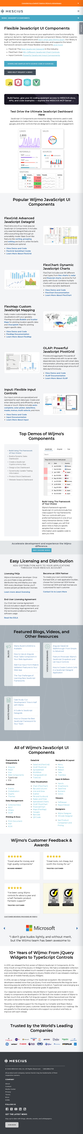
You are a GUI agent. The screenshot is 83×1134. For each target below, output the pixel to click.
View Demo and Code (16, 248)
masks (7, 410)
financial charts (54, 278)
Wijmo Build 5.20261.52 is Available (24, 647)
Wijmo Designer (64, 813)
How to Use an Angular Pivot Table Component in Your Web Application (25, 656)
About (7, 1084)
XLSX (10, 826)
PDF (10, 824)
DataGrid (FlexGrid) (41, 765)
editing (11, 242)
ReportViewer (64, 805)
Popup (61, 767)
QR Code (37, 817)
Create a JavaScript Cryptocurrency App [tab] (17, 463)
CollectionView (14, 805)
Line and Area (39, 791)
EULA (7, 1097)
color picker (19, 408)
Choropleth (13, 325)
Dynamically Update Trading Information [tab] (20, 472)
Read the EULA (11, 618)
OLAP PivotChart (40, 804)
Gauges (36, 812)
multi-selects (24, 410)
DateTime (62, 789)
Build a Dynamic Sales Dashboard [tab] (18, 457)
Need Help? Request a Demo (20, 72)
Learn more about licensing (17, 592)
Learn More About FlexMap (18, 337)
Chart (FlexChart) (40, 786)
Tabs (60, 772)
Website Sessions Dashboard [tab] (21, 480)
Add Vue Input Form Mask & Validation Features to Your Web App (26, 667)
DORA (7, 1100)
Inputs (60, 783)
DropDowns (63, 786)
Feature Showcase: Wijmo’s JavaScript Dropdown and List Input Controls (64, 659)
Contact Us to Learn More (55, 592)
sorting (18, 239)
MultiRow (37, 772)
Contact (8, 1086)
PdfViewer (62, 802)
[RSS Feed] (24, 1109)
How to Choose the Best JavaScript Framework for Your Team (25, 721)
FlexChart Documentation (57, 293)
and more (58, 45)
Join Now (12, 1125)
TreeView (62, 775)
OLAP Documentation (55, 376)
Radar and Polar (40, 799)
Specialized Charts (41, 802)
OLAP (10, 813)
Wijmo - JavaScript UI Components (16, 18)
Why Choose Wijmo (41, 550)
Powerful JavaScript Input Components (41, 55)
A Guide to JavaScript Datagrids (23, 711)
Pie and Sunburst (40, 796)
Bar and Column (40, 789)
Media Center (10, 1089)
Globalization (13, 791)
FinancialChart (39, 807)
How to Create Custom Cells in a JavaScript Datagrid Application (65, 670)
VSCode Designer (65, 816)
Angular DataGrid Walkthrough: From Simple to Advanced (65, 648)
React (10, 770)
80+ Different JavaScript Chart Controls (41, 52)
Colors (60, 794)
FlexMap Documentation (17, 334)
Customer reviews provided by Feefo (20, 916)
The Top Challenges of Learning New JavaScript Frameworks (24, 678)
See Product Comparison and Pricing (65, 822)
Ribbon (61, 770)
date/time (30, 408)
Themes (11, 796)
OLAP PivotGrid (39, 767)
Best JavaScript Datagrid (32, 49)
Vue (10, 772)
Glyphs (11, 794)
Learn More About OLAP (56, 378)
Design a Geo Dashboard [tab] (19, 468)
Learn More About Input (17, 420)
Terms (7, 1094)
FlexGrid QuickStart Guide (18, 251)
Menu (60, 765)
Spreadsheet (38, 770)
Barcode (36, 815)
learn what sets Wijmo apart (51, 39)
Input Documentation (16, 417)
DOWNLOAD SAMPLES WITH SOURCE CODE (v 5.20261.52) (30, 64)
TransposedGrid (40, 775)
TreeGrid (37, 778)
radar (73, 275)
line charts (63, 275)
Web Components (16, 775)
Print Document (15, 821)
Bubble (23, 320)
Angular (11, 767)
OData (11, 810)
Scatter (36, 794)
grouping (27, 239)
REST (10, 807)
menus (14, 410)
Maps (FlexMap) (39, 809)
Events (11, 789)
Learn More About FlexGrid (18, 254)
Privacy (8, 1092)
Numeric (61, 791)
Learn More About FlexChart (58, 295)
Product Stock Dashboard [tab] (19, 476)
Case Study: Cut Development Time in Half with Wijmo (25, 702)
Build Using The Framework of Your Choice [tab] (20, 452)
